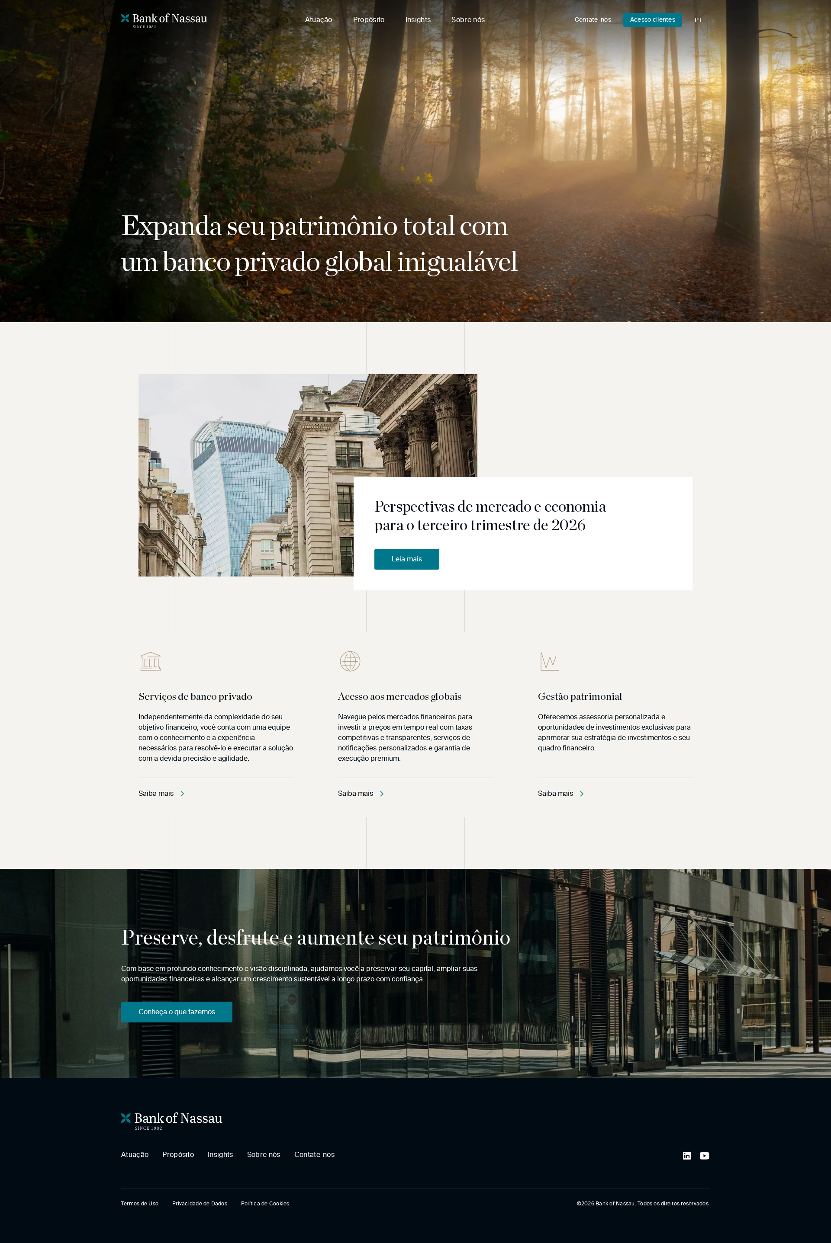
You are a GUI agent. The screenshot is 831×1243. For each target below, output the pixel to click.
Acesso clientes (652, 19)
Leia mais (407, 559)
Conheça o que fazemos (176, 1012)
